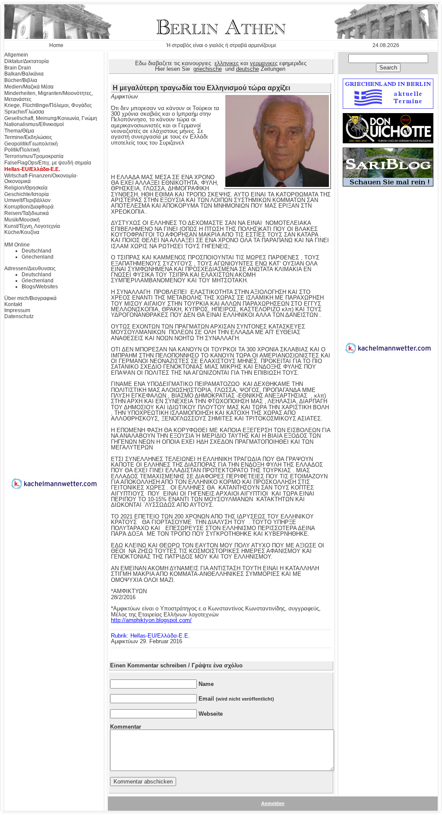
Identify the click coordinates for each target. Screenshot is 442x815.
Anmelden (272, 803)
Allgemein (16, 55)
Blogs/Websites (40, 287)
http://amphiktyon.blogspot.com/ (151, 620)
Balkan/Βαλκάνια (24, 74)
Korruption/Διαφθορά (29, 207)
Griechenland (38, 257)
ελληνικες (227, 63)
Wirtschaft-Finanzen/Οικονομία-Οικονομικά (41, 179)
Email (236, 698)
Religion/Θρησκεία (25, 188)
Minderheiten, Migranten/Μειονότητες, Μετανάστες (48, 96)
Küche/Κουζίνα (21, 232)
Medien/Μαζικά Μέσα (29, 87)
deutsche (247, 69)
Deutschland (36, 251)
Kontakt (13, 304)
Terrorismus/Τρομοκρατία (33, 156)
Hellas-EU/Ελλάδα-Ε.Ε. (32, 169)
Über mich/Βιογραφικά (30, 298)
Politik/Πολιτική (22, 150)
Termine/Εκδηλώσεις (28, 137)
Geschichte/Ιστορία (26, 194)
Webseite (211, 714)
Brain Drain (17, 68)
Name (206, 684)
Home (56, 45)
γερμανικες (264, 63)
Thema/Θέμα (19, 131)
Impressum (17, 310)
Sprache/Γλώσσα (24, 112)
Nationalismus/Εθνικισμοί (34, 124)
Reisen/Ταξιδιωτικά (26, 213)
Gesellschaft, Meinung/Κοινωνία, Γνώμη (50, 118)
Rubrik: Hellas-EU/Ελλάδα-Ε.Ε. (150, 635)
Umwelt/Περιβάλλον (27, 200)
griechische (207, 69)
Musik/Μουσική (22, 220)
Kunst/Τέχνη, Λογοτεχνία (32, 226)
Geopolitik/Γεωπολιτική (31, 144)
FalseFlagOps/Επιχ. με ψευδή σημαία (47, 163)
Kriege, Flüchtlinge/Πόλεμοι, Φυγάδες (48, 105)
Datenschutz (19, 316)
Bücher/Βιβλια (20, 80)
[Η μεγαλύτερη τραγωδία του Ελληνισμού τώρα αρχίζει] (277, 185)
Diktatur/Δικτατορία (26, 61)
